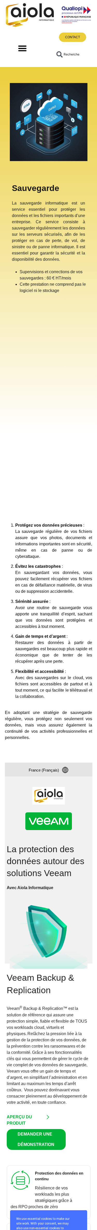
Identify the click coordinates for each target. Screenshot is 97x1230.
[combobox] (71, 54)
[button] (22, 48)
